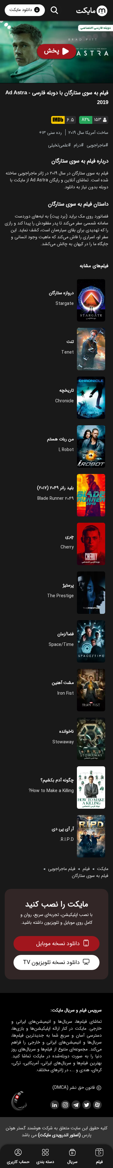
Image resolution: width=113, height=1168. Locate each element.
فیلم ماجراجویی (61, 868)
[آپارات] (97, 1104)
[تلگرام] (75, 1104)
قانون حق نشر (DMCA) (73, 1087)
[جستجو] (54, 10)
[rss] (54, 1104)
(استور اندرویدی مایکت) (59, 1135)
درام (77, 145)
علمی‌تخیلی (58, 145)
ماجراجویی (96, 145)
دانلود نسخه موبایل (58, 943)
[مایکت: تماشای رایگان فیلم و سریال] (91, 11)
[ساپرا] (19, 1101)
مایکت (102, 868)
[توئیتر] (86, 1104)
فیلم (86, 868)
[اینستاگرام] (65, 1104)
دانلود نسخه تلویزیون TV (51, 962)
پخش (51, 51)
